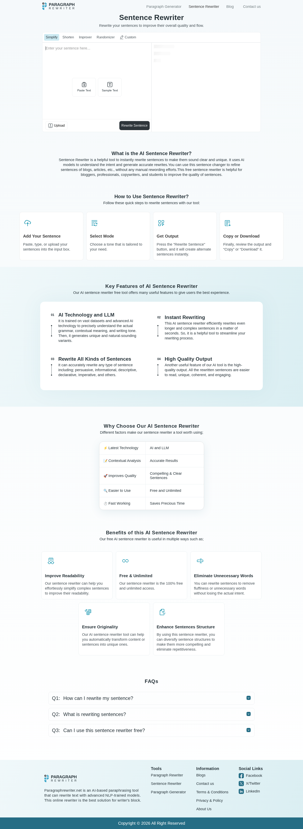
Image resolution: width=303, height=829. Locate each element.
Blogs (201, 775)
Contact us (252, 7)
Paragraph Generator (163, 7)
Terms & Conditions (212, 792)
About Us (203, 809)
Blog (230, 7)
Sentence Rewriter (204, 7)
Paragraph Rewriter (167, 775)
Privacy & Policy (209, 800)
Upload (59, 125)
